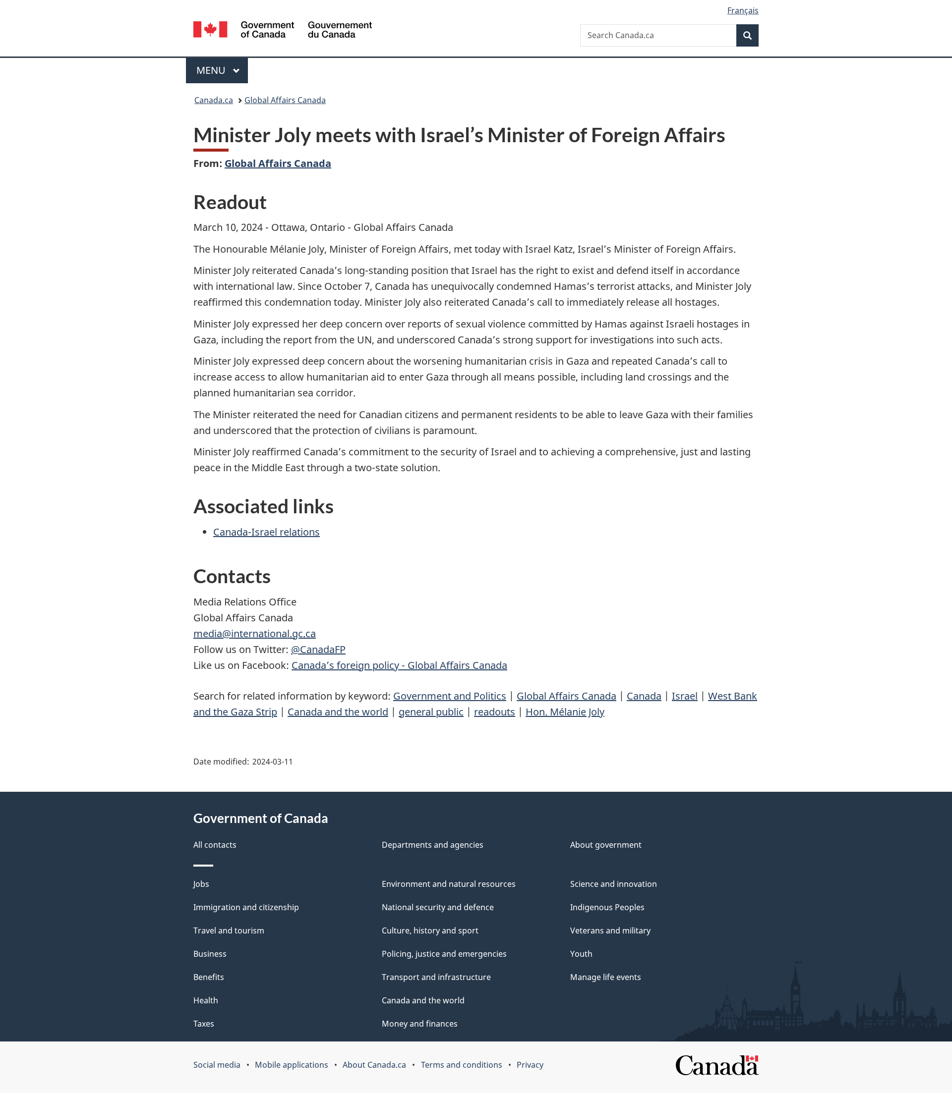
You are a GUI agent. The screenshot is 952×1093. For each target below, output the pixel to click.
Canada (644, 696)
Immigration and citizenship (246, 907)
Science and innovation (613, 883)
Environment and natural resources (449, 883)
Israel (685, 696)
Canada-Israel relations (266, 532)
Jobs (201, 883)
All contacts (215, 844)
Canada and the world (338, 711)
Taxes (203, 1023)
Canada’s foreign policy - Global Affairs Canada (399, 665)
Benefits (208, 977)
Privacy (530, 1064)
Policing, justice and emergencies (444, 953)
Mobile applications (291, 1064)
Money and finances (420, 1023)
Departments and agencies (432, 844)
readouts (494, 711)
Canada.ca (213, 100)
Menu (212, 70)
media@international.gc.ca (254, 633)
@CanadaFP (318, 649)
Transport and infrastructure (436, 977)
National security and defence (438, 907)
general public (431, 711)
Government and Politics (449, 696)
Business (210, 953)
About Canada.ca (374, 1064)
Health (205, 1000)
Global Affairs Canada (285, 100)
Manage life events (605, 977)
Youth (581, 953)
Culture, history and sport (430, 930)
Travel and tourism (228, 930)
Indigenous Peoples (607, 907)
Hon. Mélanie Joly (565, 711)
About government (606, 844)
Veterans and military (610, 930)
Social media (216, 1064)
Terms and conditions (461, 1064)
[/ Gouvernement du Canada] (282, 31)
